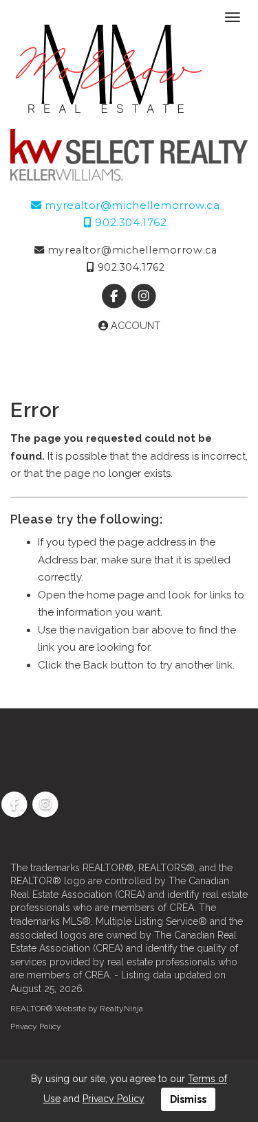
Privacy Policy (35, 1026)
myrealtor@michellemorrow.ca (130, 205)
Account (134, 325)
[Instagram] (144, 296)
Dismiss (188, 1099)
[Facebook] (115, 296)
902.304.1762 (129, 222)
